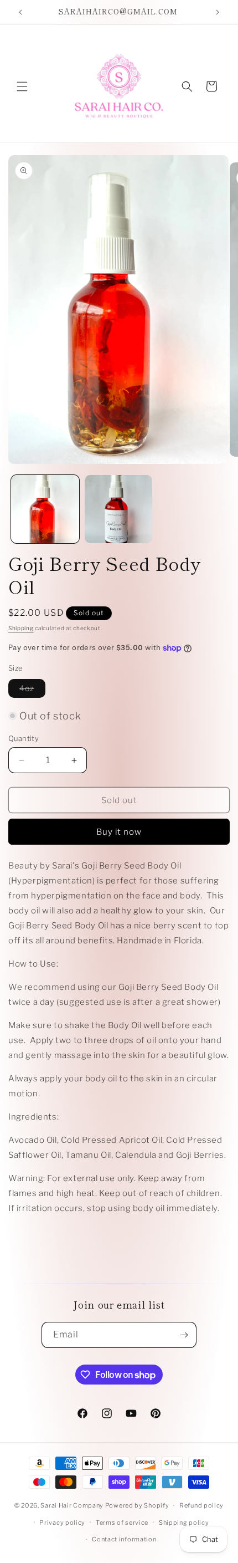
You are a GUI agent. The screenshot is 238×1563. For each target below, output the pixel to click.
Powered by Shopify (137, 1505)
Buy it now (119, 832)
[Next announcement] (217, 12)
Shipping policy (184, 1522)
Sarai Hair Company (72, 1505)
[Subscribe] (184, 1335)
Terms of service (122, 1522)
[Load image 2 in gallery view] (119, 509)
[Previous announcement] (20, 12)
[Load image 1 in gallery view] (45, 509)
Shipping (21, 628)
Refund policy (201, 1505)
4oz (32, 690)
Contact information (124, 1539)
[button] (22, 86)
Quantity (23, 738)
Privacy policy (62, 1522)
